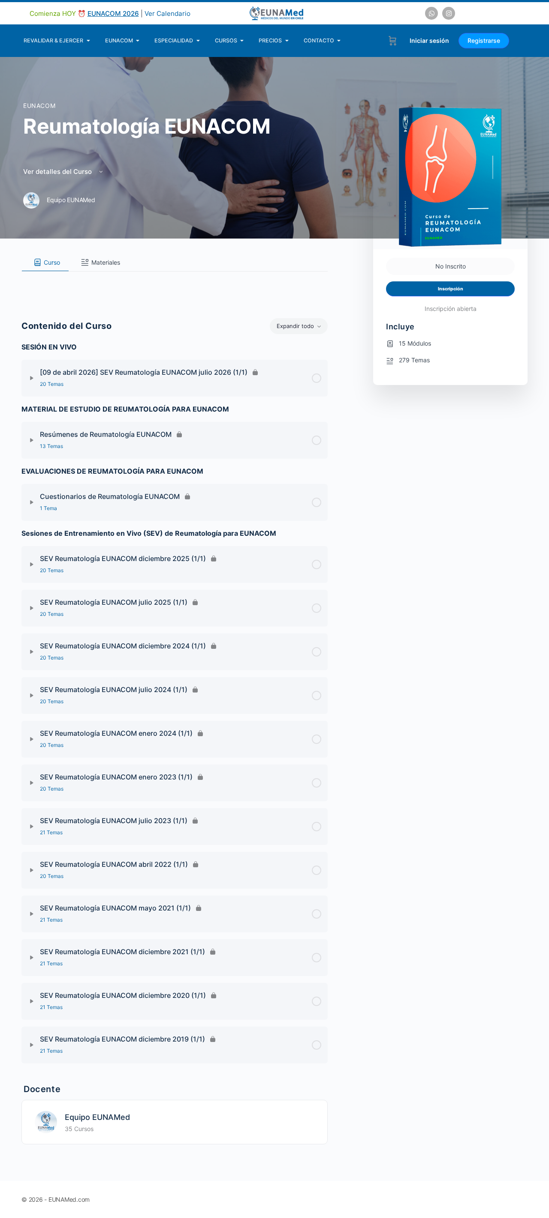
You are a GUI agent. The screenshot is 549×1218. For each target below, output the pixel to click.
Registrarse (484, 40)
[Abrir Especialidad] (198, 40)
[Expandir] (32, 378)
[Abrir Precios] (287, 40)
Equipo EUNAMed (97, 1117)
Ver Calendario (167, 13)
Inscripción (450, 289)
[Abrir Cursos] (242, 40)
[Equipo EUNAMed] (46, 1121)
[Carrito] (392, 40)
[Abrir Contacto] (339, 40)
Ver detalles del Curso (58, 171)
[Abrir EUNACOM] (138, 40)
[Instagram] (448, 13)
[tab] (45, 263)
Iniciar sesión (429, 40)
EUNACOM (39, 105)
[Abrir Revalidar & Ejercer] (88, 40)
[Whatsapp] (431, 13)
